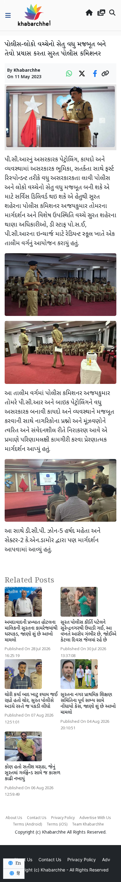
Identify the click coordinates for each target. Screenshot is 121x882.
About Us (14, 818)
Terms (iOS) (57, 824)
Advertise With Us (95, 818)
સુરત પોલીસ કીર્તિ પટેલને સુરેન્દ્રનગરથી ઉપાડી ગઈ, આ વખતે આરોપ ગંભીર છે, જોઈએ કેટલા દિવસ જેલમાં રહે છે (88, 631)
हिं (18, 874)
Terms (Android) (27, 824)
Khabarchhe (27, 71)
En (17, 863)
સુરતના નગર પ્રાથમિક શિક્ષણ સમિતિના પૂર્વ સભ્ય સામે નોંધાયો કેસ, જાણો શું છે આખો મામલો (88, 704)
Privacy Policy (63, 818)
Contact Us (37, 818)
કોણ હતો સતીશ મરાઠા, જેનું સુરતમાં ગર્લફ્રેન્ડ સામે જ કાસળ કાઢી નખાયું (32, 773)
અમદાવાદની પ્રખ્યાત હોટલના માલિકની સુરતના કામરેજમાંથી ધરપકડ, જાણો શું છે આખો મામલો (31, 631)
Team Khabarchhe (88, 824)
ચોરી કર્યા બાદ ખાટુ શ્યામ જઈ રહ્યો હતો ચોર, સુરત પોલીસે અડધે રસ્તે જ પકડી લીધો (31, 701)
